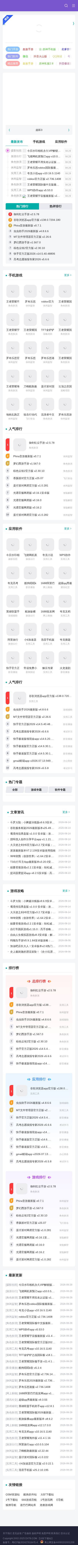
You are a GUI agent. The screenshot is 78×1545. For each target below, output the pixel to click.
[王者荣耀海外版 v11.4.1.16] (12, 376)
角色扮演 (16, 161)
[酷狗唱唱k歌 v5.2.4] (30, 572)
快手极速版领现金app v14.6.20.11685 (35, 738)
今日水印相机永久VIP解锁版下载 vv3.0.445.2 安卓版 (39, 1284)
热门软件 (13, 56)
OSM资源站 (13, 1494)
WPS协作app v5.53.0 (40, 190)
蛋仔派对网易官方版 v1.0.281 (30, 485)
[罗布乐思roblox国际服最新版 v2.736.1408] (30, 291)
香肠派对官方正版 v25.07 (28, 478)
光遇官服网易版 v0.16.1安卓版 (31, 492)
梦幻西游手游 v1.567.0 (27, 242)
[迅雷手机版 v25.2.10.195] (47, 629)
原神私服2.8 (46, 63)
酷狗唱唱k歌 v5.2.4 (39, 1367)
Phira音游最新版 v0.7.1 (27, 225)
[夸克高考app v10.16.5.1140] (12, 572)
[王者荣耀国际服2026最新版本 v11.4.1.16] (65, 347)
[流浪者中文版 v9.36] (47, 404)
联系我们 (55, 1533)
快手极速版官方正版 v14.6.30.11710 (34, 746)
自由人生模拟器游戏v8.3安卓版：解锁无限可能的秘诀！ (43, 934)
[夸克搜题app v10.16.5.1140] (65, 629)
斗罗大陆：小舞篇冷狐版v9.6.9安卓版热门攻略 (37, 822)
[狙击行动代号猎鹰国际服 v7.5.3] (30, 404)
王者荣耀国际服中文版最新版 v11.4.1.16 (51, 184)
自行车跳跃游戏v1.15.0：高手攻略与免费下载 (37, 929)
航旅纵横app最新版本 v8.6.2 (39, 1418)
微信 (25, 56)
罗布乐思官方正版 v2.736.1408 (39, 1374)
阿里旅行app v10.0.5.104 (39, 1444)
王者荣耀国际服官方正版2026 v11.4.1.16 (39, 1342)
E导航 (59, 1499)
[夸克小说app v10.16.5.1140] (47, 544)
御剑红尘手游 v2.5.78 (26, 214)
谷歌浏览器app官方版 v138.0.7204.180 (37, 219)
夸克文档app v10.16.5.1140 (39, 1431)
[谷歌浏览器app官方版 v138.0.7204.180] (19, 698)
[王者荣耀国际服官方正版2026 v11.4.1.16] (30, 319)
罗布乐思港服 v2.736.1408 (39, 1386)
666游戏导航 (29, 1499)
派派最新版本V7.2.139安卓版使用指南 (32, 850)
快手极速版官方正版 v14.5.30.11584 (34, 753)
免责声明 (46, 1533)
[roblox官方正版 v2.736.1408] (47, 291)
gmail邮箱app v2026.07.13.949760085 (36, 760)
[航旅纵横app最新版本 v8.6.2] (30, 601)
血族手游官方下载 (39, 33)
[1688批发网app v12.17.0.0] (47, 601)
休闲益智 (16, 167)
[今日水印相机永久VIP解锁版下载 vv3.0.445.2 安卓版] (12, 544)
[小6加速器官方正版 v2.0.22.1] (30, 629)
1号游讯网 (47, 1499)
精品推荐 (13, 63)
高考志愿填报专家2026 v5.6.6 (31, 259)
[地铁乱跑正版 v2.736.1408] (12, 404)
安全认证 (65, 1533)
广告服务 (26, 1533)
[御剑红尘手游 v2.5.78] (19, 444)
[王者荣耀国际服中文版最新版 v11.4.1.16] (65, 291)
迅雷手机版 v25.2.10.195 (39, 1469)
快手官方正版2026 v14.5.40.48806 (34, 253)
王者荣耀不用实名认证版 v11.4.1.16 (48, 162)
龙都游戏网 (46, 1505)
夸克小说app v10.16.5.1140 (43, 173)
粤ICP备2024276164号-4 (25, 1542)
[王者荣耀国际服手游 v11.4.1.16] (65, 319)
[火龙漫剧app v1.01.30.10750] (65, 657)
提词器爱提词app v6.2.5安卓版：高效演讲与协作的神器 (43, 873)
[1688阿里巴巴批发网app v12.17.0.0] (47, 572)
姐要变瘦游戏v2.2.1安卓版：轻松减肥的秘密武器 (39, 867)
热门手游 (13, 49)
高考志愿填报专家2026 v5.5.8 (31, 768)
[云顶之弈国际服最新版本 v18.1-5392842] (65, 376)
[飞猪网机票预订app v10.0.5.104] (30, 544)
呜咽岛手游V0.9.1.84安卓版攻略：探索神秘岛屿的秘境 (42, 940)
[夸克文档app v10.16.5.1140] (65, 601)
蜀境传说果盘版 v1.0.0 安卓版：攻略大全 (34, 833)
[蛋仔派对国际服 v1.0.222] (47, 376)
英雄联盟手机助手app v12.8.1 (39, 1406)
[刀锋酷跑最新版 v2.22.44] (30, 376)
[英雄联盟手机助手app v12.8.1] (12, 601)
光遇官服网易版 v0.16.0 (27, 500)
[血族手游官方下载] (39, 23)
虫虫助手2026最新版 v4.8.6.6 (31, 231)
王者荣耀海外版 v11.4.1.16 (39, 1437)
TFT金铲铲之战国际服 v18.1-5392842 (39, 1354)
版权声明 (36, 1533)
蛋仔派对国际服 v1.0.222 (39, 1457)
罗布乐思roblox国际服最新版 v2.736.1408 (52, 167)
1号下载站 (12, 1499)
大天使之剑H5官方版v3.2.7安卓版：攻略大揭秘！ (39, 844)
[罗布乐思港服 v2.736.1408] (47, 347)
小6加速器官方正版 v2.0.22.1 (39, 1463)
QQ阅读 (57, 56)
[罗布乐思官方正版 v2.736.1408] (12, 347)
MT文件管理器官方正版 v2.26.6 (32, 236)
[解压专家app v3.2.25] (47, 657)
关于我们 (7, 1533)
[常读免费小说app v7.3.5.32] (30, 657)
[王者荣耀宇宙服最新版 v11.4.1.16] (12, 319)
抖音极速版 (65, 63)
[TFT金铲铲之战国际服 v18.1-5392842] (47, 319)
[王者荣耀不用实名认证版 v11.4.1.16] (12, 291)
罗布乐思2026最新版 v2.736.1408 (39, 1380)
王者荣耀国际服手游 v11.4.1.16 (39, 1361)
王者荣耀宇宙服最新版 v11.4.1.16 (47, 195)
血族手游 (28, 49)
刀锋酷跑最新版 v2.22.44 (39, 1450)
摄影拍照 (16, 150)
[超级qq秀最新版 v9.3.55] (65, 572)
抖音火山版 (40, 56)
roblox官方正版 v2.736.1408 (44, 178)
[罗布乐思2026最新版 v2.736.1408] (30, 347)
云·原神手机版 (47, 49)
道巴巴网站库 (28, 1505)
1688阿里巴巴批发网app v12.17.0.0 (39, 1393)
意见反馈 (17, 1533)
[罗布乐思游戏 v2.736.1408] (65, 404)
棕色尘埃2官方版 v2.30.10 (29, 248)
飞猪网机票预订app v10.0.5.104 (46, 156)
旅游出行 (16, 156)
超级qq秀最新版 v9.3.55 (39, 1399)
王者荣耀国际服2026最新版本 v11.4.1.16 (39, 1412)
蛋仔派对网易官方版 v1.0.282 (30, 514)
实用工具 (16, 173)
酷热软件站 (30, 1494)
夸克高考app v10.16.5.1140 (39, 1348)
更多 (66, 275)
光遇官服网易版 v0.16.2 (27, 507)
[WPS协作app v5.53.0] (65, 544)
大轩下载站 (47, 1494)
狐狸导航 (11, 1505)
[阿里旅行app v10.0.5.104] (12, 629)
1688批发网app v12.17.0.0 (39, 1425)
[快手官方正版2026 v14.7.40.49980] (12, 657)
